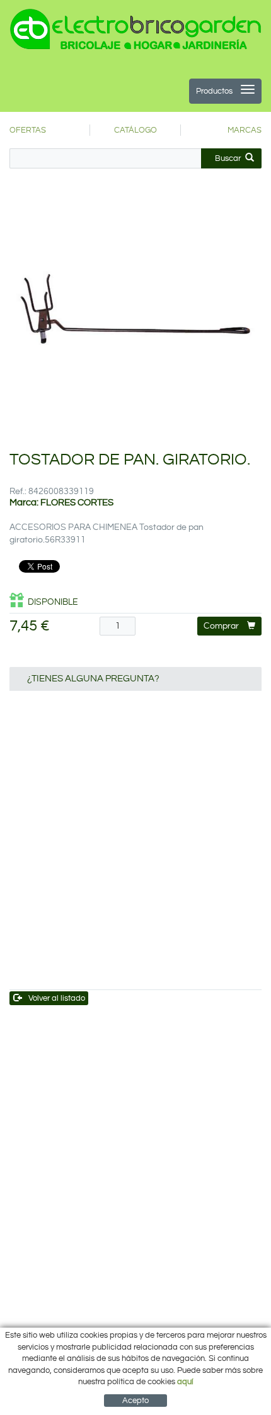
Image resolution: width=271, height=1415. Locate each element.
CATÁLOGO (135, 130)
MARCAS (245, 130)
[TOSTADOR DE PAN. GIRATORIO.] (135, 313)
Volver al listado (56, 998)
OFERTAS (27, 130)
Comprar (221, 626)
